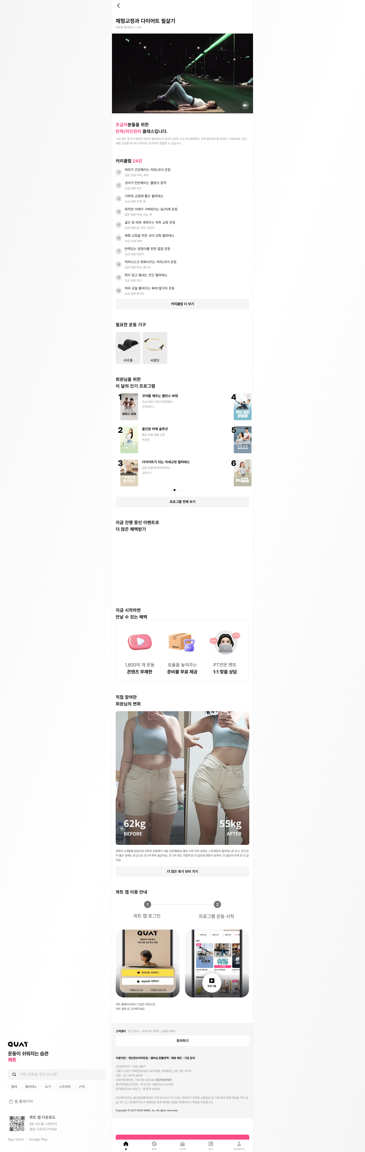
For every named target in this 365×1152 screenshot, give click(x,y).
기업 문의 (189, 1058)
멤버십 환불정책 (159, 1058)
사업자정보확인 (163, 1080)
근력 (82, 1087)
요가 (48, 1087)
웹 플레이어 (23, 1101)
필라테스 (31, 1087)
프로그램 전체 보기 (182, 502)
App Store (16, 1139)
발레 (14, 1087)
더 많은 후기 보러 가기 (182, 871)
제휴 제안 (176, 1058)
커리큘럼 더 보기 (182, 304)
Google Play (38, 1139)
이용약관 (121, 1058)
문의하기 (182, 1041)
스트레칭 (65, 1087)
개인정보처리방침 (138, 1058)
